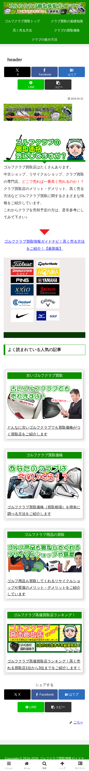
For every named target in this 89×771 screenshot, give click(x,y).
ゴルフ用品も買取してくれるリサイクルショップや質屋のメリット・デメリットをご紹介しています (43, 587)
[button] (58, 84)
